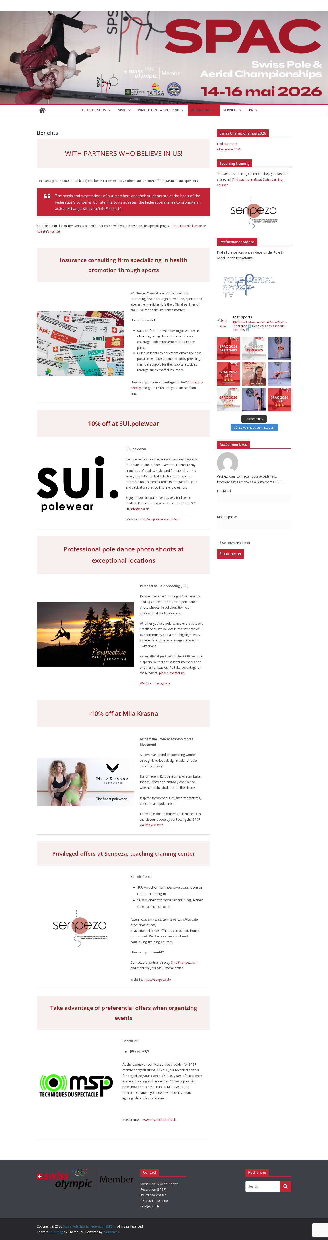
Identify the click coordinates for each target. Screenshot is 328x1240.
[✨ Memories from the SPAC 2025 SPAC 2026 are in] (279, 374)
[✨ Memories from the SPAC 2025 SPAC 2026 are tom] (279, 348)
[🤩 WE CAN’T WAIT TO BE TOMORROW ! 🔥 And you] (228, 374)
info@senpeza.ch (184, 962)
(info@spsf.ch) (109, 208)
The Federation (93, 110)
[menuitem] (251, 110)
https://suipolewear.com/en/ (159, 519)
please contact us (172, 673)
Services (230, 110)
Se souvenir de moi (235, 543)
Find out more (227, 143)
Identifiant (224, 491)
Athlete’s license (48, 231)
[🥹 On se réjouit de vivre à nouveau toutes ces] (279, 399)
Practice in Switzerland (158, 110)
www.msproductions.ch (159, 1119)
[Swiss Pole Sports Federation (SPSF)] (42, 110)
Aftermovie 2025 (229, 149)
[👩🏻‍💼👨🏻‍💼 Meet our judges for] (254, 374)
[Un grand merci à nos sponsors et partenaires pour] (254, 348)
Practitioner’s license (187, 226)
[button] (108, 110)
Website (146, 683)
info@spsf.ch (140, 509)
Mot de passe (227, 517)
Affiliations (201, 110)
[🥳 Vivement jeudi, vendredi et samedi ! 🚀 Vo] (228, 399)
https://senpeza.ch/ (157, 979)
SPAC (122, 110)
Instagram (162, 683)
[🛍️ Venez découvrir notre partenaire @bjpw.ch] (228, 348)
